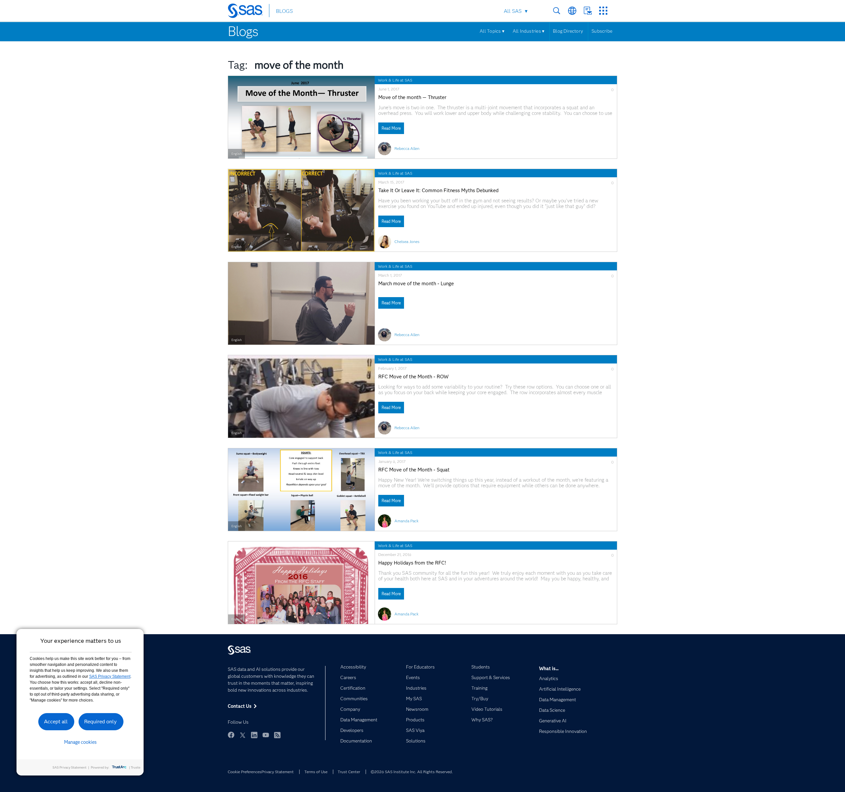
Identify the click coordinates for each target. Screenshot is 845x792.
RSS (277, 735)
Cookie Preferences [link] (244, 771)
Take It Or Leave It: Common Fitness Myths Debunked (438, 190)
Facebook (231, 735)
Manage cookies (80, 742)
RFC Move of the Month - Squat (414, 470)
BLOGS (284, 11)
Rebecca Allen (407, 148)
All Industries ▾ (528, 31)
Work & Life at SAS (395, 80)
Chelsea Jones (407, 241)
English (236, 154)
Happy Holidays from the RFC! (412, 563)
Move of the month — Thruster (412, 97)
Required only (100, 721)
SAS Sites (603, 11)
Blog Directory (568, 31)
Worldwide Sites (572, 11)
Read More (391, 128)
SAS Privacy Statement (109, 676)
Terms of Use (315, 771)
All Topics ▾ (492, 31)
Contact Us (588, 11)
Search (557, 11)
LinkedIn (254, 735)
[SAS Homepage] (248, 11)
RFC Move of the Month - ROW (413, 377)
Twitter (242, 735)
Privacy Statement (277, 771)
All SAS (513, 11)
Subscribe (602, 31)
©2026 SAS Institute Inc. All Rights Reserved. (412, 771)
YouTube (265, 735)
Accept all (56, 721)
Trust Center (349, 771)
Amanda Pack (406, 520)
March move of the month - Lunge (416, 284)
